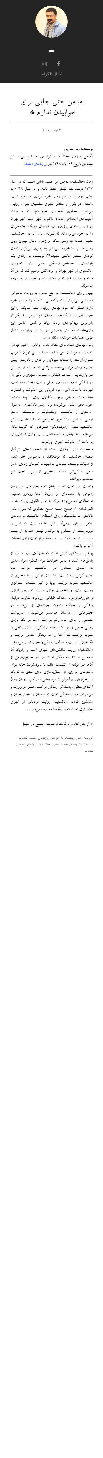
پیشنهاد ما (67, 739)
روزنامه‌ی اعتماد (39, 739)
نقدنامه (23, 739)
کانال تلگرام (51, 74)
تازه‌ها (55, 739)
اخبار (79, 739)
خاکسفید (44, 745)
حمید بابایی (59, 745)
